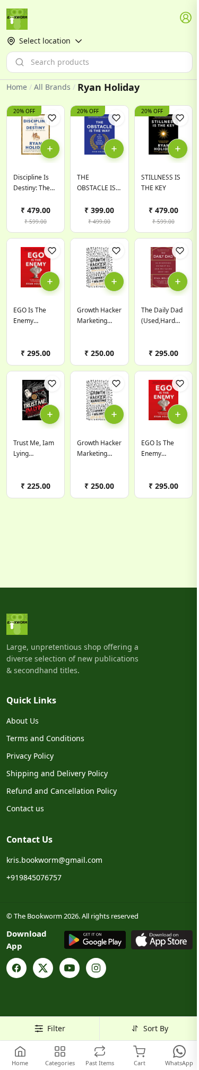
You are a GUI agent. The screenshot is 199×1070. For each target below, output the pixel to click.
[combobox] (99, 62)
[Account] (186, 18)
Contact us (25, 808)
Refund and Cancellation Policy (61, 791)
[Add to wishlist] (52, 118)
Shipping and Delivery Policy (57, 773)
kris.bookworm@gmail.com (54, 860)
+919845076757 (34, 877)
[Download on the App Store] (162, 940)
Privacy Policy (30, 756)
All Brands (52, 87)
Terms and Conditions (45, 738)
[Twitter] (43, 968)
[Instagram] (96, 968)
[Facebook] (16, 968)
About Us (22, 721)
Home (16, 87)
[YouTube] (69, 968)
